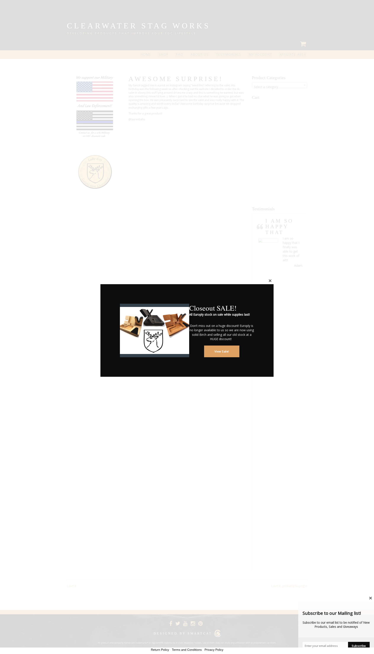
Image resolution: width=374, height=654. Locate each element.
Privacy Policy (214, 649)
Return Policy (160, 649)
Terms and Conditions (187, 649)
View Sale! (221, 351)
